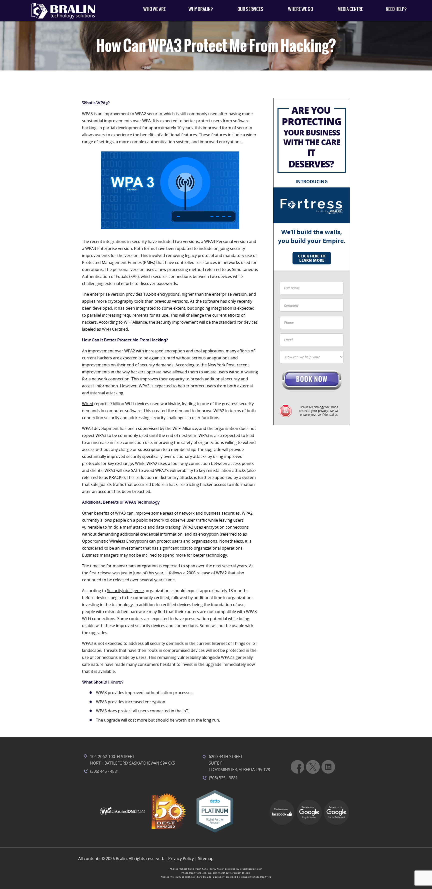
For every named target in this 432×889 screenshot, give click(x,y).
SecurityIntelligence (125, 590)
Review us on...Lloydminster (309, 812)
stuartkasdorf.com (251, 869)
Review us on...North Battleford (336, 812)
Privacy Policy (181, 858)
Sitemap (206, 858)
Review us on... (282, 809)
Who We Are (154, 9)
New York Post (221, 365)
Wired (87, 403)
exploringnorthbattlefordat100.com (229, 873)
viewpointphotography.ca (256, 877)
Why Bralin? (200, 9)
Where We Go (300, 9)
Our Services (250, 9)
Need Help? (396, 9)
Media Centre (350, 9)
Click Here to (312, 258)
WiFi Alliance (135, 322)
